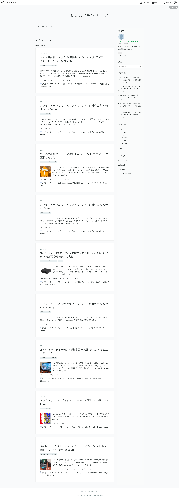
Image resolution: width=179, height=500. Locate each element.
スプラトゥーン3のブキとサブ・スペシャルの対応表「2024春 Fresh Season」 (130, 115)
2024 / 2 (124, 140)
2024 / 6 (124, 132)
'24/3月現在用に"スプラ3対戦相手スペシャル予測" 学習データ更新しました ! (130, 106)
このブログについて (124, 55)
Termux (60, 261)
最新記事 (122, 73)
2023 (121, 148)
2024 (121, 129)
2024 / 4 (124, 135)
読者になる (173, 7)
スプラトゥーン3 (51, 65)
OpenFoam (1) (122, 161)
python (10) (121, 165)
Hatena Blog (87, 495)
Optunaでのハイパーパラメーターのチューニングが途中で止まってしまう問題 (129, 97)
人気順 (43, 45)
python (43, 65)
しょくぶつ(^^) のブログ (89, 15)
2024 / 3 (124, 138)
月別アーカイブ (124, 124)
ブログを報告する (97, 495)
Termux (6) (121, 169)
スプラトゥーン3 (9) (124, 173)
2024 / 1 (124, 143)
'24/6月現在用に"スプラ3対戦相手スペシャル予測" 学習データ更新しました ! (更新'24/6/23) (130, 80)
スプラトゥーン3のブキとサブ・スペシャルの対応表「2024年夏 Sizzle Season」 (130, 89)
